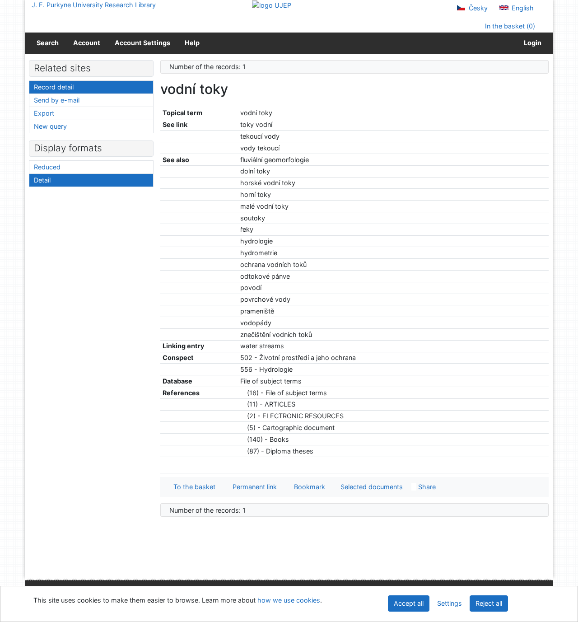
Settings (449, 603)
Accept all (409, 603)
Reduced (47, 167)
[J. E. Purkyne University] (271, 5)
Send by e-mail (56, 100)
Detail (42, 180)
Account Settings (142, 43)
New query (50, 126)
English (522, 8)
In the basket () (509, 26)
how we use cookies (288, 600)
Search (48, 43)
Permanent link (253, 487)
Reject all (488, 603)
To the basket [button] (192, 487)
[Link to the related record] (242, 393)
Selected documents (371, 487)
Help (192, 43)
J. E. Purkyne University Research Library (94, 5)
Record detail (54, 87)
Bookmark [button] (307, 487)
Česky (477, 8)
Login (531, 43)
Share (426, 487)
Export (44, 113)
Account (86, 43)
